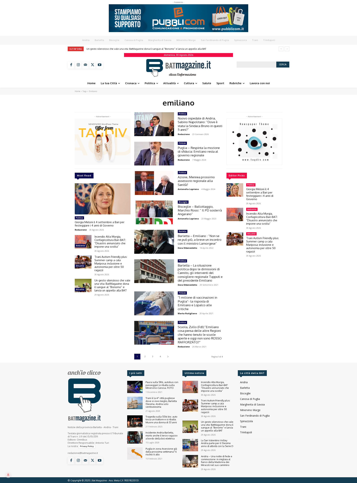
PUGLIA (182, 143)
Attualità (80, 265)
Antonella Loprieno (188, 189)
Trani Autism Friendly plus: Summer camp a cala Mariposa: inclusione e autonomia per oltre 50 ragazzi (110, 263)
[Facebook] (71, 65)
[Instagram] (78, 65)
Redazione (81, 229)
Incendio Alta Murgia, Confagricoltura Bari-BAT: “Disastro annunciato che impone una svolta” (110, 241)
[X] (92, 65)
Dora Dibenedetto (187, 248)
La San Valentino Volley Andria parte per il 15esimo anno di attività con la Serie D (131, 48)
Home (77, 91)
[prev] (281, 49)
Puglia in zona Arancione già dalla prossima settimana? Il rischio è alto (161, 451)
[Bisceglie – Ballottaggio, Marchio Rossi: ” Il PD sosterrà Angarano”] (154, 212)
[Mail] (85, 65)
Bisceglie (183, 202)
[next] (287, 49)
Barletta (182, 231)
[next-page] (168, 356)
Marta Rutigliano (187, 313)
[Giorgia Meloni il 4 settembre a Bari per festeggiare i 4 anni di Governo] (103, 198)
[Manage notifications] (8, 475)
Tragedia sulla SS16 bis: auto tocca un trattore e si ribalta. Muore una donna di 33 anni (161, 419)
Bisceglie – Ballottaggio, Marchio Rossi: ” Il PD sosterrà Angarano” (200, 210)
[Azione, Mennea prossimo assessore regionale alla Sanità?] (154, 183)
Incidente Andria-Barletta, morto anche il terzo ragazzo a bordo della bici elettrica (162, 435)
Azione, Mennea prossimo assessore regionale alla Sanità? (196, 181)
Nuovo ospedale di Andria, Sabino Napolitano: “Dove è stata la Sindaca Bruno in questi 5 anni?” (200, 124)
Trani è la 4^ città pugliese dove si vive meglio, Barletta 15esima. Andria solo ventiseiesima (161, 402)
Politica (79, 217)
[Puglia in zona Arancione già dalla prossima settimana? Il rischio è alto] (135, 453)
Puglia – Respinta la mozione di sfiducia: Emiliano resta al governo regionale (199, 151)
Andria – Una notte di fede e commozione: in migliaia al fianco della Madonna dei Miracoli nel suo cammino (216, 460)
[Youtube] (99, 65)
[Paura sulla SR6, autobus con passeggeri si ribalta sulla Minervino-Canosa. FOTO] (135, 387)
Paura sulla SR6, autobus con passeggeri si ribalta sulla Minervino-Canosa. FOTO (162, 385)
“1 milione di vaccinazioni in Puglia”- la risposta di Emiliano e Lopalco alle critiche (197, 303)
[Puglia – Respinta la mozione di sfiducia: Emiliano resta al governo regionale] (154, 154)
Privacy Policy (87, 446)
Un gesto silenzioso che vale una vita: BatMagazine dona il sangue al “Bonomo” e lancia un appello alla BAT (112, 285)
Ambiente (80, 245)
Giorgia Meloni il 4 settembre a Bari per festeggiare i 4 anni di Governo (99, 223)
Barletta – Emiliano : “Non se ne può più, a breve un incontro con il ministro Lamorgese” (199, 239)
